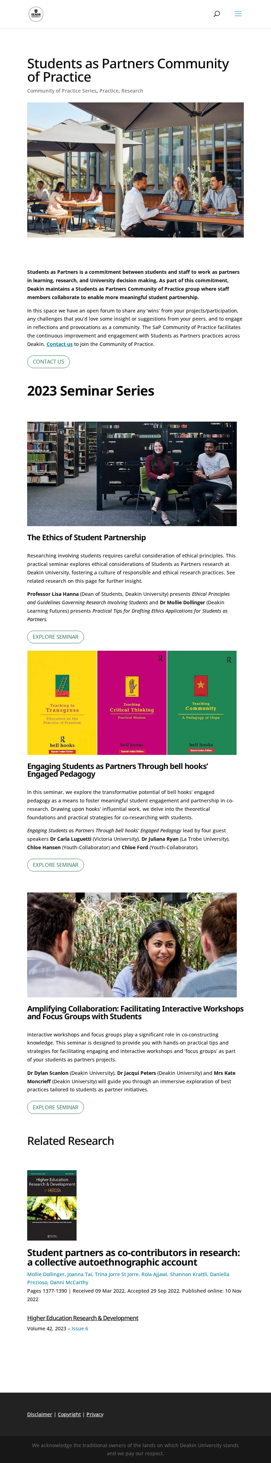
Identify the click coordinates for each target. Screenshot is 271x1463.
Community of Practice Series (62, 90)
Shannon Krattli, (190, 1274)
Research (132, 90)
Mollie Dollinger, (47, 1274)
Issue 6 (80, 1328)
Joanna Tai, (81, 1274)
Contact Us (48, 361)
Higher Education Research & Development (82, 1318)
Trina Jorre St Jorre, (118, 1274)
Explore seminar (55, 636)
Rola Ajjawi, (155, 1274)
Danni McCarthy (69, 1282)
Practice (109, 90)
